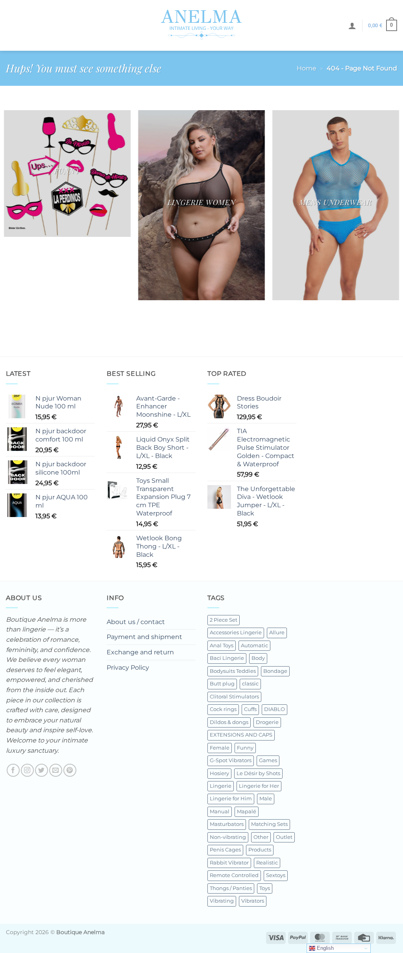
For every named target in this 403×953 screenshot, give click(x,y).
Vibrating (222, 901)
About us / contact (136, 622)
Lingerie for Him (231, 799)
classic (250, 684)
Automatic (254, 645)
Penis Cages (225, 850)
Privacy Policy (128, 667)
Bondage (275, 671)
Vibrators (252, 901)
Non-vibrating (228, 837)
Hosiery (219, 773)
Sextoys (275, 875)
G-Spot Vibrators (230, 760)
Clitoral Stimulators (234, 697)
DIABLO (274, 709)
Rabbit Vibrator (229, 863)
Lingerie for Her (259, 786)
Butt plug (222, 684)
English (324, 948)
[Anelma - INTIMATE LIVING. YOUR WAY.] (202, 25)
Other (260, 837)
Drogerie (267, 722)
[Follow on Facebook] (13, 770)
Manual (219, 811)
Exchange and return (140, 652)
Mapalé (246, 811)
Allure (277, 632)
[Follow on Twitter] (41, 770)
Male (265, 799)
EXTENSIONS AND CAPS (241, 735)
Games (268, 760)
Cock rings (223, 709)
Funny (245, 748)
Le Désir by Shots (258, 773)
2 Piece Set (223, 620)
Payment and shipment (144, 637)
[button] (352, 25)
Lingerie (220, 786)
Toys (264, 888)
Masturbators (227, 824)
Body (258, 658)
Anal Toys (221, 645)
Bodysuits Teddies (233, 671)
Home (306, 68)
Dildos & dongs (229, 722)
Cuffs (250, 709)
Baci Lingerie (227, 658)
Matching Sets (269, 824)
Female (219, 748)
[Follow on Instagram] (27, 770)
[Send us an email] (55, 770)
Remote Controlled (234, 875)
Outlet (284, 837)
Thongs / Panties (231, 888)
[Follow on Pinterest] (69, 770)
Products (259, 850)
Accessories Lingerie (236, 632)
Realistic (267, 863)
